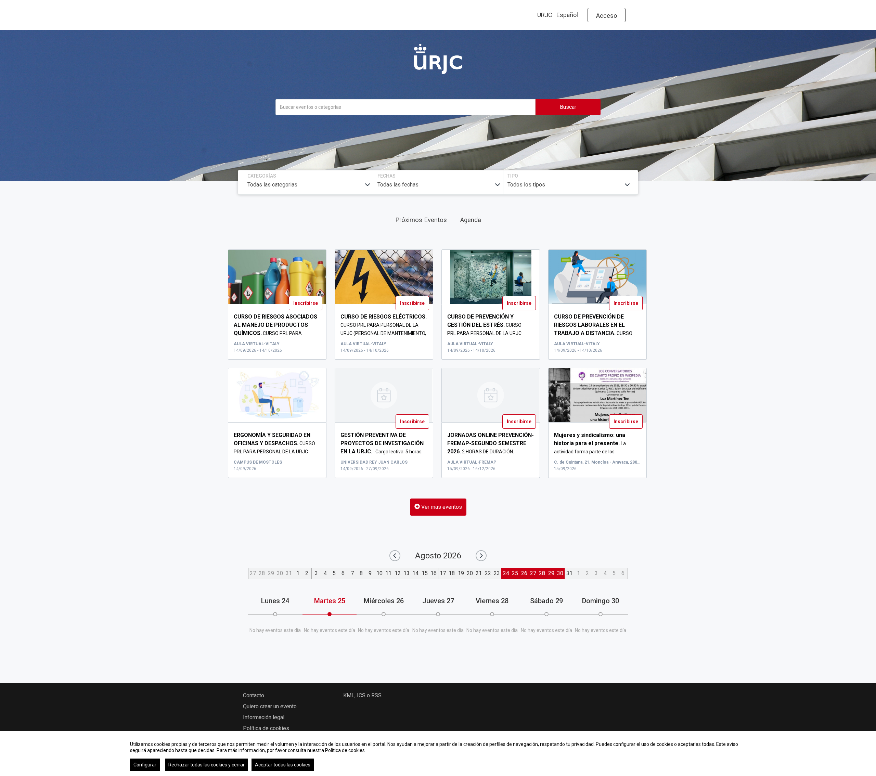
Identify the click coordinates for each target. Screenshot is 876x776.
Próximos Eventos (421, 219)
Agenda (470, 219)
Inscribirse (305, 303)
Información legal (263, 717)
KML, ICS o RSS (362, 695)
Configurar (144, 764)
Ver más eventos (441, 507)
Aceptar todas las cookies (282, 764)
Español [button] (567, 14)
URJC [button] (544, 14)
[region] (438, 753)
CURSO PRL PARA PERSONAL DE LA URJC (486, 325)
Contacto (253, 695)
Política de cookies (266, 728)
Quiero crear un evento (270, 706)
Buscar (568, 107)
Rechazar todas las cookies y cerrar (206, 764)
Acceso (606, 15)
